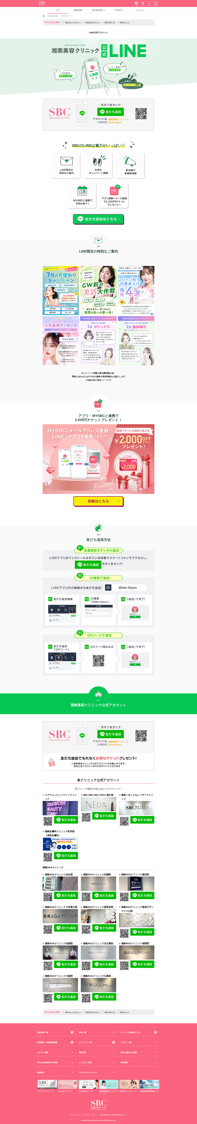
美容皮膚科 (78, 10)
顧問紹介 (40, 1072)
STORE (143, 5)
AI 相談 (136, 5)
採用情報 (124, 1062)
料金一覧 (82, 1032)
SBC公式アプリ (110, 22)
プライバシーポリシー (90, 1115)
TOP (57, 10)
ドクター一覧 (126, 1042)
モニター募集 (42, 1052)
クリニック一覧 (85, 1042)
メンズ (138, 10)
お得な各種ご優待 (52, 16)
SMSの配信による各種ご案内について (113, 1115)
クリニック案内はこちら (131, 1032)
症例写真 (82, 1052)
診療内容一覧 (42, 1032)
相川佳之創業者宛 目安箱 (47, 1062)
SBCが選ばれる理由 (129, 1052)
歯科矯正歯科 (97, 10)
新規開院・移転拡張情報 (47, 1042)
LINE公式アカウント (92, 22)
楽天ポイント (125, 22)
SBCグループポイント (73, 22)
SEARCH (149, 5)
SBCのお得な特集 (51, 22)
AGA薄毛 (117, 10)
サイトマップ (75, 1115)
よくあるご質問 (85, 1062)
